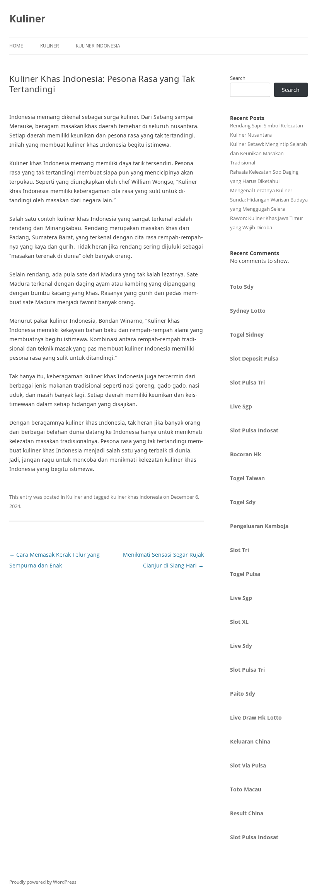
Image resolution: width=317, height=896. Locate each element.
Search (237, 78)
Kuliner (27, 18)
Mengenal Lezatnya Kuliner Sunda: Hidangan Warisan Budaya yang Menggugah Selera (269, 199)
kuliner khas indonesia (136, 496)
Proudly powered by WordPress (43, 882)
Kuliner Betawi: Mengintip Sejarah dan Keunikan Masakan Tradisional (268, 153)
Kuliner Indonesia (98, 45)
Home (16, 45)
